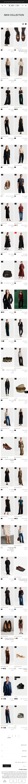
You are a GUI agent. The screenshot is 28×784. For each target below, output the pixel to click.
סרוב (13, 781)
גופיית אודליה (11, 727)
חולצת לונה (11, 609)
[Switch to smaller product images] (25, 24)
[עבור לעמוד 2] (19, 736)
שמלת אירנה (11, 518)
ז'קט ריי (25, 547)
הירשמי (7, 766)
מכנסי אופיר (11, 668)
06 (1, 428)
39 (17, 48)
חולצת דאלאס (24, 225)
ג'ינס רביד (25, 609)
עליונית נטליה (11, 50)
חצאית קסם (11, 254)
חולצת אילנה (24, 312)
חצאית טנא (24, 489)
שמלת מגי (25, 254)
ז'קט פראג (25, 341)
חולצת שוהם (11, 138)
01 (6, 78)
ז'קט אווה (12, 698)
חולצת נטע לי (24, 459)
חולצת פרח (24, 80)
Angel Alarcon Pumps (9, 460)
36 (7, 457)
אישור (22, 781)
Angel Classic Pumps (23, 669)
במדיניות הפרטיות (5, 777)
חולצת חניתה (11, 167)
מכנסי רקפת (11, 109)
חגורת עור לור (24, 727)
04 (2, 78)
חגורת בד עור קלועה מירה (23, 400)
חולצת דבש (11, 80)
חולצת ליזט (24, 370)
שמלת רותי (11, 489)
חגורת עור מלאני (23, 698)
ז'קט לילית (11, 579)
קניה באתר (24, 750)
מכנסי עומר (24, 109)
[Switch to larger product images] (23, 24)
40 (15, 48)
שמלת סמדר (24, 430)
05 (1, 78)
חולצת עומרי (11, 341)
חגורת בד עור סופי (10, 196)
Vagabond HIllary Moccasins (10, 549)
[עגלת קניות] (2, 5)
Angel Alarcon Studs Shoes (22, 579)
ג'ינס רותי (11, 430)
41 (14, 48)
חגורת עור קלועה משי (10, 370)
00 (7, 78)
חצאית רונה (24, 138)
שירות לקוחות (23, 745)
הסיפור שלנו (24, 756)
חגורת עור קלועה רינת (9, 283)
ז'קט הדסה (11, 312)
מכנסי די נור (24, 638)
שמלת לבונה (11, 225)
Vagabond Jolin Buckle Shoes (22, 50)
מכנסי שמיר (11, 400)
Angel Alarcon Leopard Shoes (9, 639)
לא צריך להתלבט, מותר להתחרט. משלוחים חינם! (14, 1)
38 (18, 48)
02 (18, 78)
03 (3, 78)
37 (19, 48)
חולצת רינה (24, 196)
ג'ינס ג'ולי (25, 167)
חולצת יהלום (24, 518)
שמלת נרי (25, 283)
